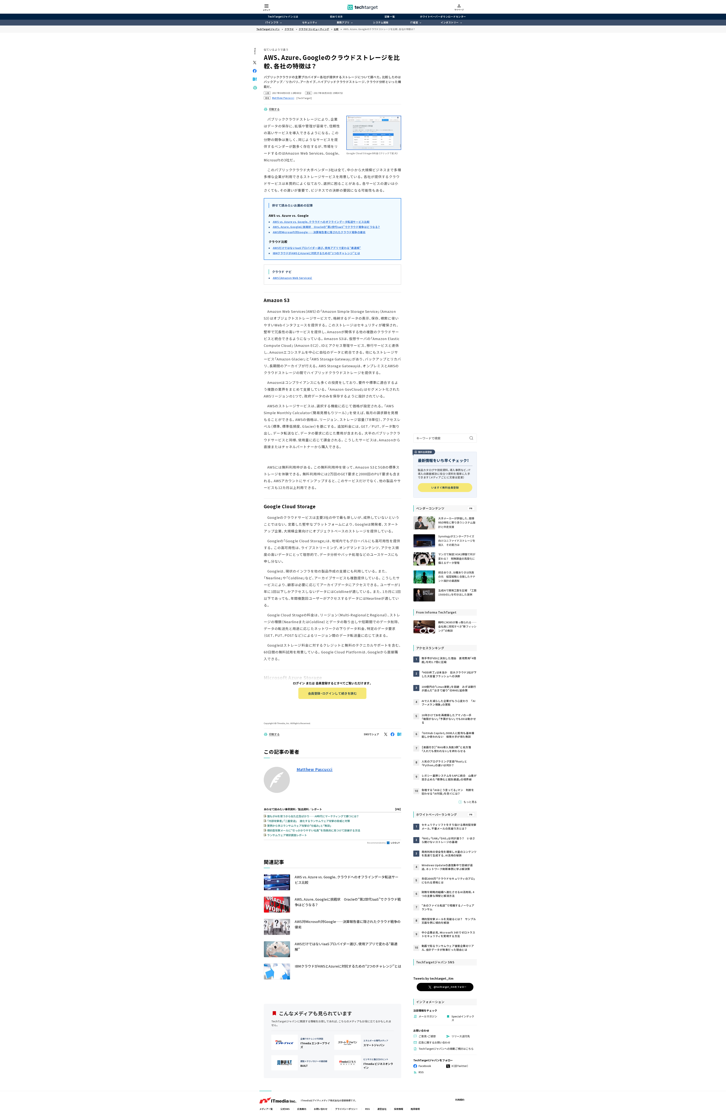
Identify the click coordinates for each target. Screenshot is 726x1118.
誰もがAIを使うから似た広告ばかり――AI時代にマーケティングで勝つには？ (313, 816)
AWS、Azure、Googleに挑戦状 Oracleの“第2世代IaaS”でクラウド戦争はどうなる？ (326, 227)
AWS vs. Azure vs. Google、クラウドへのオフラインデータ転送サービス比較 (321, 222)
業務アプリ (343, 22)
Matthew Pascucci (315, 769)
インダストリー (450, 22)
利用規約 (459, 1099)
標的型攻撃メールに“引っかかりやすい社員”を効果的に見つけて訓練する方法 (313, 830)
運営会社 (381, 1108)
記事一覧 (390, 16)
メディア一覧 (266, 1108)
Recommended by (376, 842)
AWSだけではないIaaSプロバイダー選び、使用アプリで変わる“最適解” (317, 248)
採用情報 (398, 1108)
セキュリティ (309, 22)
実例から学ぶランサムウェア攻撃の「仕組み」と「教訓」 (299, 825)
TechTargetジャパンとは (283, 16)
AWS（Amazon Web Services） (292, 278)
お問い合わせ (320, 1108)
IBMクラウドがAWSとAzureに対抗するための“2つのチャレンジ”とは (316, 253)
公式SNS (285, 1108)
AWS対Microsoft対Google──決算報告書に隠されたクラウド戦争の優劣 (319, 232)
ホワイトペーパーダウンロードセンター (443, 16)
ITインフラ (271, 22)
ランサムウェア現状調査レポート (287, 835)
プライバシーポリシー (346, 1108)
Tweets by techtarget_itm (433, 978)
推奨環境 (415, 1108)
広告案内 (301, 1108)
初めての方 (336, 16)
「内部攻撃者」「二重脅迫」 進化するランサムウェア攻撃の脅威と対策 (308, 821)
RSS (367, 1108)
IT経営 (414, 22)
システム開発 (380, 22)
